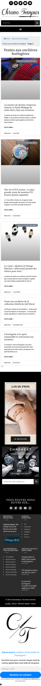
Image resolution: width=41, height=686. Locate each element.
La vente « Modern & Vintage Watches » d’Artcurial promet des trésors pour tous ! (20, 269)
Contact (14, 604)
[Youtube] (25, 3)
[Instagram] (11, 3)
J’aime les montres (9, 524)
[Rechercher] (37, 22)
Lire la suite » (8, 127)
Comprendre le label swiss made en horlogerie (29, 559)
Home (8, 39)
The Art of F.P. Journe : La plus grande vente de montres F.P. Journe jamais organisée (19, 192)
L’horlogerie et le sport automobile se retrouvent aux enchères (19, 337)
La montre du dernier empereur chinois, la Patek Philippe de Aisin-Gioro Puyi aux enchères (20, 108)
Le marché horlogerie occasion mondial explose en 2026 (29, 584)
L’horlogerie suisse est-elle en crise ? (29, 571)
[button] (20, 29)
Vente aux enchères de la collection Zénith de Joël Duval (19, 302)
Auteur (33, 604)
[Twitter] (20, 3)
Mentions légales (24, 604)
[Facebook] (16, 3)
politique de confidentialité (30, 679)
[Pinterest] (30, 3)
